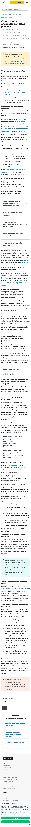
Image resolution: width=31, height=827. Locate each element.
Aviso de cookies (12, 814)
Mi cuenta (24, 83)
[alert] (15, 684)
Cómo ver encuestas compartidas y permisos (15, 35)
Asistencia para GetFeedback (10, 779)
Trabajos (5, 769)
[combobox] (8, 758)
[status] (15, 59)
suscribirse (25, 260)
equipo (19, 586)
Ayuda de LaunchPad (8, 781)
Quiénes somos (7, 767)
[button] (15, 203)
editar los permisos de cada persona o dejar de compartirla (15, 128)
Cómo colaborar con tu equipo (12, 14)
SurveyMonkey (6, 765)
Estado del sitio (7, 795)
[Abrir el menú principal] (26, 2)
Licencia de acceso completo (10, 81)
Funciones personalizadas (14, 742)
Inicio (20, 297)
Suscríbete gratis (17, 2)
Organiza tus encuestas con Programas (15, 724)
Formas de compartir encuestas (11, 32)
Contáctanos (6, 798)
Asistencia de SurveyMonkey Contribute (13, 785)
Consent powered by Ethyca (22, 824)
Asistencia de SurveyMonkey (10, 777)
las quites (4, 278)
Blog (4, 771)
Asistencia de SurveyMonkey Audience (12, 783)
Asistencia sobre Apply (9, 788)
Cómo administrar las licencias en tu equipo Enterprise (13, 734)
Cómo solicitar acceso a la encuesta (13, 48)
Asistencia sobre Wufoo (9, 786)
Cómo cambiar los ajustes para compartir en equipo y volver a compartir (15, 44)
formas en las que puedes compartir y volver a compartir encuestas (15, 92)
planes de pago (20, 63)
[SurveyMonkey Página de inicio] (4, 2)
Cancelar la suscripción (9, 797)
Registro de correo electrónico (10, 800)
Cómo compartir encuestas (10, 29)
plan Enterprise (16, 465)
